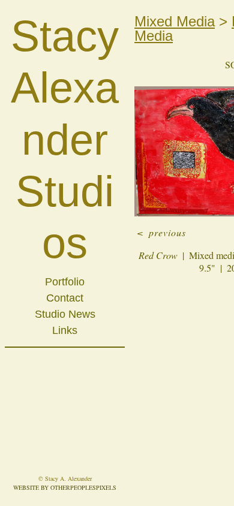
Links (64, 330)
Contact (64, 298)
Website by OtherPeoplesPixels (64, 487)
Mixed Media (174, 21)
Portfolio (65, 282)
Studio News (65, 314)
